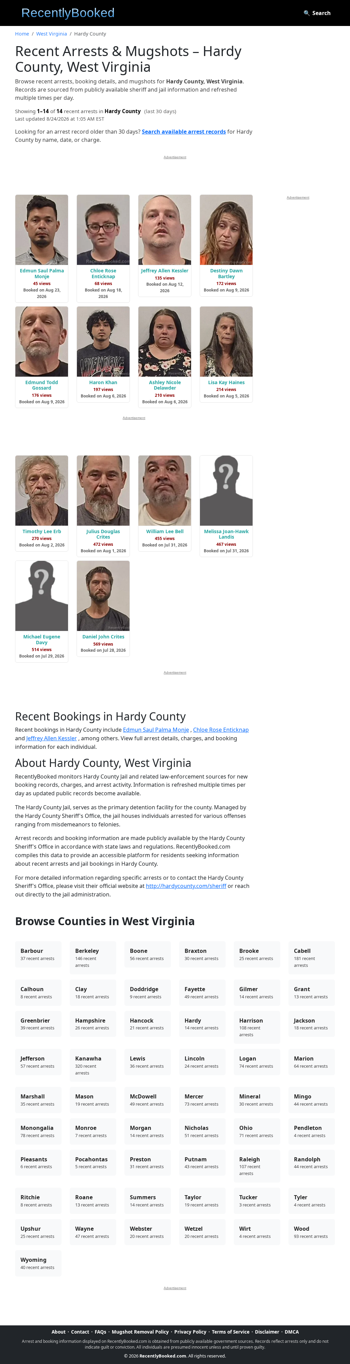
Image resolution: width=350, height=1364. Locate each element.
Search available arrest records (184, 131)
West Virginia (51, 33)
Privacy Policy (190, 1331)
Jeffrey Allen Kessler (51, 738)
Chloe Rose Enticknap (221, 729)
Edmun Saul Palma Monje (156, 729)
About (59, 1331)
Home (22, 33)
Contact (80, 1331)
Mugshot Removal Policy (140, 1331)
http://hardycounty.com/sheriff (186, 886)
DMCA (292, 1331)
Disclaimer (267, 1331)
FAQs (100, 1331)
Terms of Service (231, 1331)
